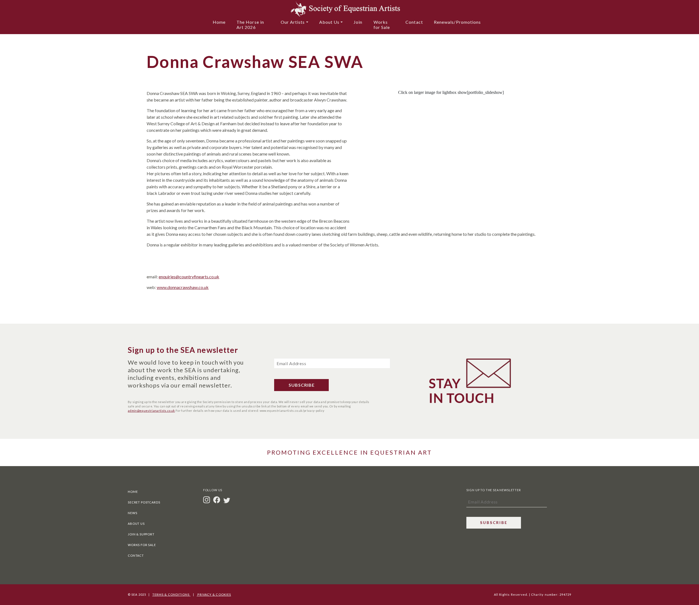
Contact (414, 22)
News (132, 513)
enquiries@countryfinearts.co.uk (189, 276)
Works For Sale (142, 545)
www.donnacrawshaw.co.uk (183, 287)
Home (219, 22)
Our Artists (293, 22)
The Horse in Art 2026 (250, 24)
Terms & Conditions (171, 594)
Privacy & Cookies (214, 594)
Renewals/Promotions (457, 22)
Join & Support (141, 534)
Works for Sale (382, 24)
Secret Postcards (144, 502)
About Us (329, 22)
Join (358, 22)
